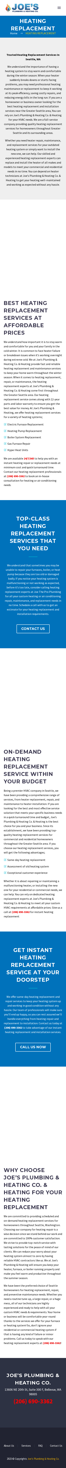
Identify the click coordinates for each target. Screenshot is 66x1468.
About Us (9, 1446)
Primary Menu (59, 7)
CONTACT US (33, 629)
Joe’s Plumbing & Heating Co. (43, 1458)
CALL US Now (33, 1047)
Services (26, 1446)
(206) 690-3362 (16, 476)
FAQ (40, 1446)
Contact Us (56, 1446)
